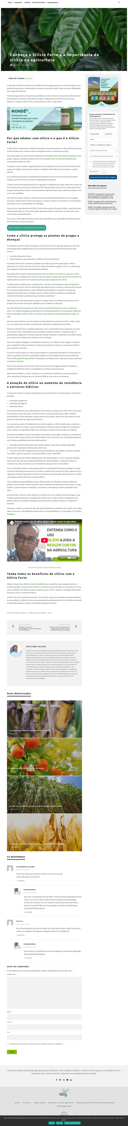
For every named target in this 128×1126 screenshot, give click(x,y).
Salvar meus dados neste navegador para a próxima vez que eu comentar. (36, 1044)
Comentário (12, 974)
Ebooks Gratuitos (38, 2)
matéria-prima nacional (19, 187)
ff (27, 613)
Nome (9, 1011)
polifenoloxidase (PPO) (25, 358)
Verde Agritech (52, 2)
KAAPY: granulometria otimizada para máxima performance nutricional (102, 202)
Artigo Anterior (25, 624)
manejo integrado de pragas (38, 613)
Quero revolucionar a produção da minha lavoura (26, 228)
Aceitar (51, 1123)
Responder (21, 880)
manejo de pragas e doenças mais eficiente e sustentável (28, 587)
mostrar (28, 78)
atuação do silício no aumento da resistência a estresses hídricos (32, 393)
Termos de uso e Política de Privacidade (95, 1102)
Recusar (59, 1123)
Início (10, 2)
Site (8, 1032)
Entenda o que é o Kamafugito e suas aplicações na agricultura (30, 628)
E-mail (9, 1022)
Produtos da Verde (25, 65)
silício (50, 613)
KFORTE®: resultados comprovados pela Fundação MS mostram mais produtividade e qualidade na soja (101, 196)
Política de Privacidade (72, 1123)
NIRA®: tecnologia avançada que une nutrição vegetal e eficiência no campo (102, 208)
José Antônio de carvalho (25, 867)
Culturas (27, 2)
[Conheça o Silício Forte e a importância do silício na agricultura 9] (44, 131)
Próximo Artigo (64, 624)
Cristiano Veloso (16, 65)
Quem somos (39, 1102)
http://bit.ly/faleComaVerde (34, 908)
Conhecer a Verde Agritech (60, 1102)
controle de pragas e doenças (16, 613)
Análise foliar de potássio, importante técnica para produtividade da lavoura (60, 628)
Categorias (18, 2)
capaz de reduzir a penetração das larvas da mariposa (59, 277)
